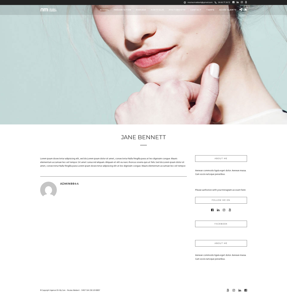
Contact (195, 10)
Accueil (104, 10)
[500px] (246, 2)
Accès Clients (228, 10)
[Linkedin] (238, 2)
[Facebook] (234, 2)
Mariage (141, 10)
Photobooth (177, 10)
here (243, 190)
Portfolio (157, 10)
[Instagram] (242, 2)
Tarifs (210, 10)
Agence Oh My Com (57, 290)
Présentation (122, 10)
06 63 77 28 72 (224, 2)
